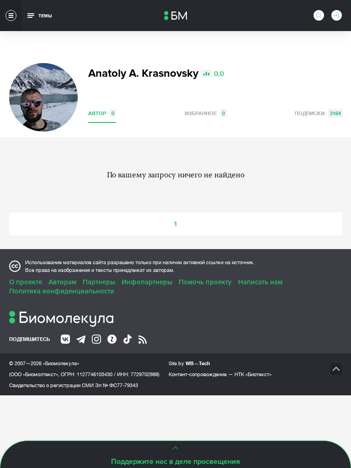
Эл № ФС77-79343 (116, 385)
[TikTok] (127, 339)
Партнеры (99, 282)
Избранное (205, 113)
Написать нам (260, 282)
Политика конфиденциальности (61, 291)
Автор (101, 113)
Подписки (318, 113)
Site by (189, 363)
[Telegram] (80, 339)
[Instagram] (96, 339)
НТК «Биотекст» (252, 374)
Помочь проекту (205, 282)
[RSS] (142, 339)
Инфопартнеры (147, 282)
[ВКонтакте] (65, 339)
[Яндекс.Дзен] (112, 339)
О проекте (25, 282)
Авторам (62, 282)
